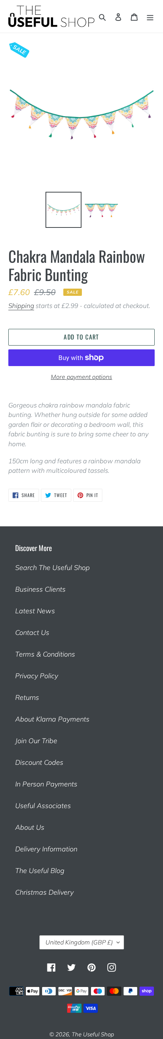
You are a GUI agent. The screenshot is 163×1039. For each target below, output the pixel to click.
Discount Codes (39, 762)
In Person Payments (46, 784)
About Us (29, 827)
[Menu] (150, 16)
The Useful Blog (39, 870)
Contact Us (32, 632)
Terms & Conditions (45, 654)
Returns (27, 697)
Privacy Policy (36, 675)
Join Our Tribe (36, 740)
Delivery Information (46, 849)
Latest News (35, 610)
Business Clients (40, 589)
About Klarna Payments (52, 719)
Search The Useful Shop (52, 567)
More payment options (81, 377)
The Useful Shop (93, 1034)
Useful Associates (43, 805)
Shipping (21, 305)
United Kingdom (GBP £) (79, 942)
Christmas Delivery (44, 892)
